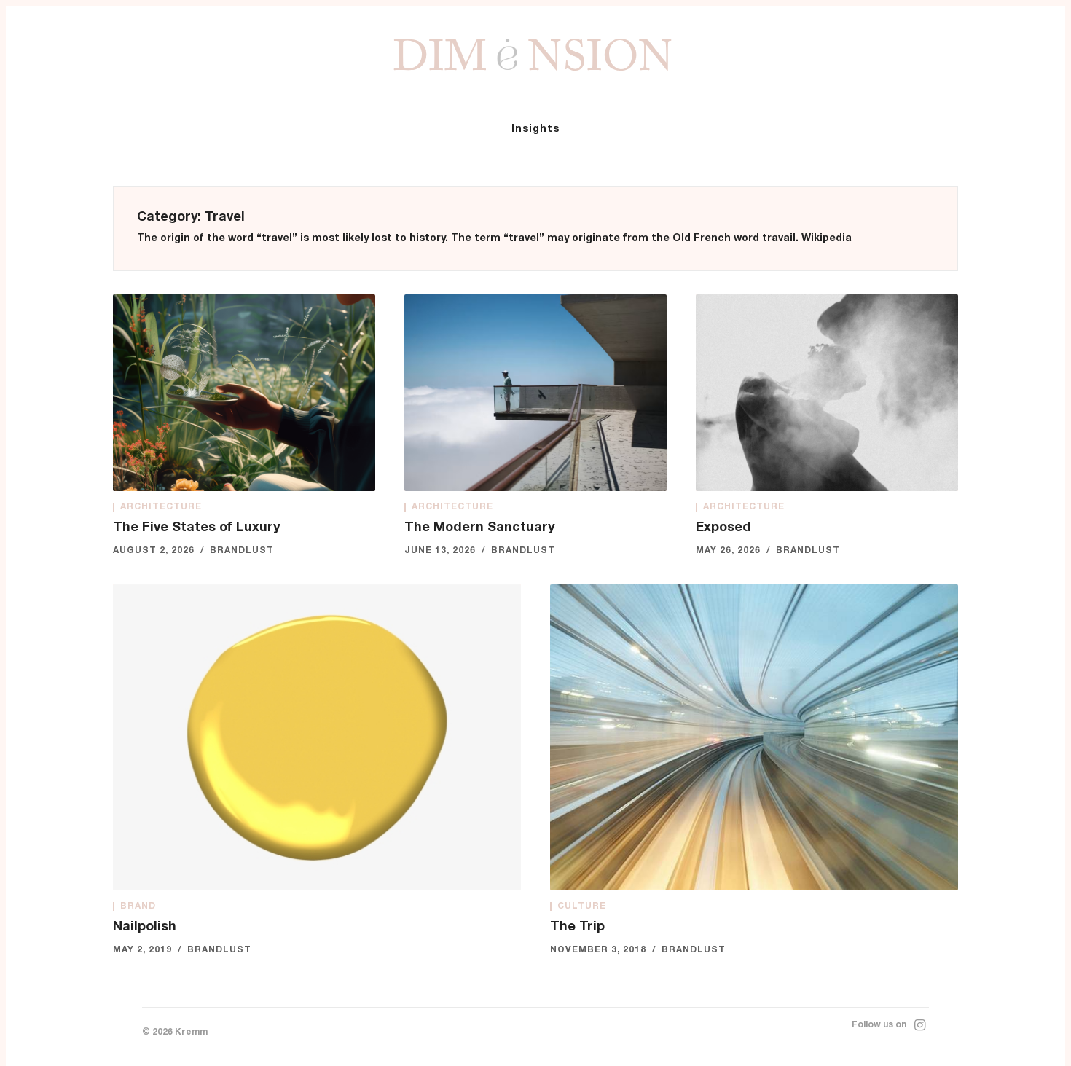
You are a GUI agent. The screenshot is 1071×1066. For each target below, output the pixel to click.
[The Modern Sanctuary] (535, 392)
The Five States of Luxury (196, 528)
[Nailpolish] (317, 737)
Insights (535, 130)
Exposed (723, 528)
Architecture (161, 507)
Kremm (191, 1032)
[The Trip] (754, 737)
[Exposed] (827, 392)
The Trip (577, 927)
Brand (138, 906)
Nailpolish (144, 927)
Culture (581, 906)
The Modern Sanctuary (479, 528)
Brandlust (242, 550)
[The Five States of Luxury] (244, 392)
